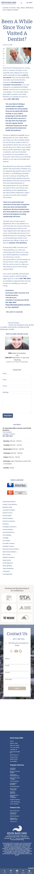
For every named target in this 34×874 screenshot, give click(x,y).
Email (7, 665)
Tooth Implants (14, 781)
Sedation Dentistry (9, 557)
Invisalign (5, 538)
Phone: (5, 386)
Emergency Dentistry (10, 527)
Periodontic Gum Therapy (15, 778)
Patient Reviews (14, 816)
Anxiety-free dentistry (10, 504)
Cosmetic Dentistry (9, 510)
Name (7, 659)
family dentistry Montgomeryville (18, 327)
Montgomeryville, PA (15, 752)
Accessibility (13, 761)
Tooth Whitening (15, 802)
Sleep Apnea (7, 560)
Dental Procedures (9, 521)
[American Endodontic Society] (8, 617)
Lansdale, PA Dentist (9, 8)
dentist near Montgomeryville (18, 325)
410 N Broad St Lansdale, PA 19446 (9, 433)
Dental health (7, 516)
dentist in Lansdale (17, 135)
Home (12, 741)
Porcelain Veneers (9, 543)
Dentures (6, 524)
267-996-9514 (13, 99)
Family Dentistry (8, 529)
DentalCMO (8, 838)
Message (8, 679)
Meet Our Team (14, 745)
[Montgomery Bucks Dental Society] (8, 607)
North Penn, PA (14, 755)
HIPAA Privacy (14, 759)
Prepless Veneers (8, 546)
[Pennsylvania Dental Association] (25, 597)
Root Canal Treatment (13, 789)
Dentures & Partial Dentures (14, 775)
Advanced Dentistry (9, 502)
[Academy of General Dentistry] (25, 607)
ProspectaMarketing (17, 840)
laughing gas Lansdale (7, 329)
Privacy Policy (14, 757)
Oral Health (6, 541)
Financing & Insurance (13, 813)
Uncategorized (7, 574)
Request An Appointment (14, 818)
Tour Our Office (14, 747)
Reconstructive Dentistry (11, 549)
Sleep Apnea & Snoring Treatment (14, 796)
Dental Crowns (7, 513)
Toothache (6, 571)
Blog (18, 8)
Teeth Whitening (8, 568)
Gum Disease (7, 535)
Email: (4, 380)
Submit (17, 688)
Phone (7, 672)
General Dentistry (13, 323)
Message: (6, 392)
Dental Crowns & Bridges (15, 772)
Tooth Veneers (14, 804)
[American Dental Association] (8, 597)
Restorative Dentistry (10, 552)
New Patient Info (14, 811)
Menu (30, 3)
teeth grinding (7, 566)
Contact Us (13, 821)
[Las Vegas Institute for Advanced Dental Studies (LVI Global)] (25, 617)
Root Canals (6, 555)
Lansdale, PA (13, 749)
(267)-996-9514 (18, 639)
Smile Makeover (8, 563)
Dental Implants (8, 518)
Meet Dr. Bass (14, 743)
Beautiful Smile (7, 507)
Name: (5, 373)
